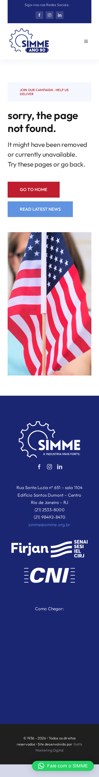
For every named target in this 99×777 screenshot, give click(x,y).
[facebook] (39, 15)
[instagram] (49, 15)
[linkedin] (59, 15)
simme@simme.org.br (49, 524)
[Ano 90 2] (29, 30)
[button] (63, 766)
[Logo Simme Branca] (49, 423)
